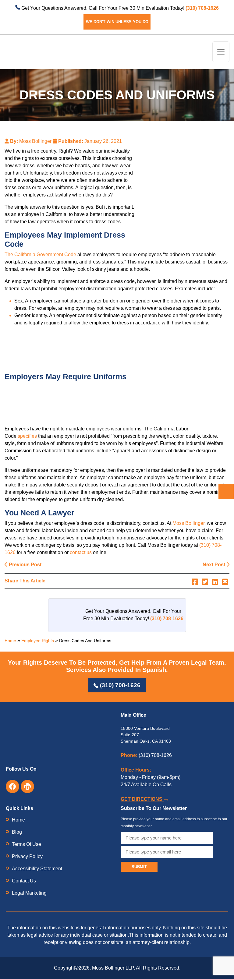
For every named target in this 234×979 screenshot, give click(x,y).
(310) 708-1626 (119, 685)
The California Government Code (40, 254)
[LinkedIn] (215, 582)
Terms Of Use (26, 844)
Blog (17, 832)
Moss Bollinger (188, 523)
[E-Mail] (225, 582)
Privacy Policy (27, 856)
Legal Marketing (29, 893)
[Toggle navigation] (220, 51)
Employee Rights (37, 640)
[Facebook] (194, 582)
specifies (27, 436)
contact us (81, 552)
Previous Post (24, 564)
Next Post (214, 564)
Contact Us (24, 880)
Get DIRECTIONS (142, 799)
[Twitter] (204, 582)
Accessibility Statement (37, 868)
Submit (139, 866)
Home (10, 640)
